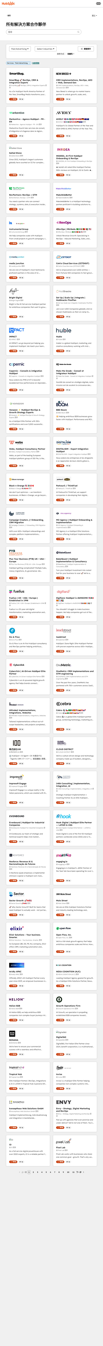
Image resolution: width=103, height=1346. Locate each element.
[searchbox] (43, 31)
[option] (19, 48)
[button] (94, 15)
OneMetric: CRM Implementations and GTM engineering (75, 672)
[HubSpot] (8, 3)
